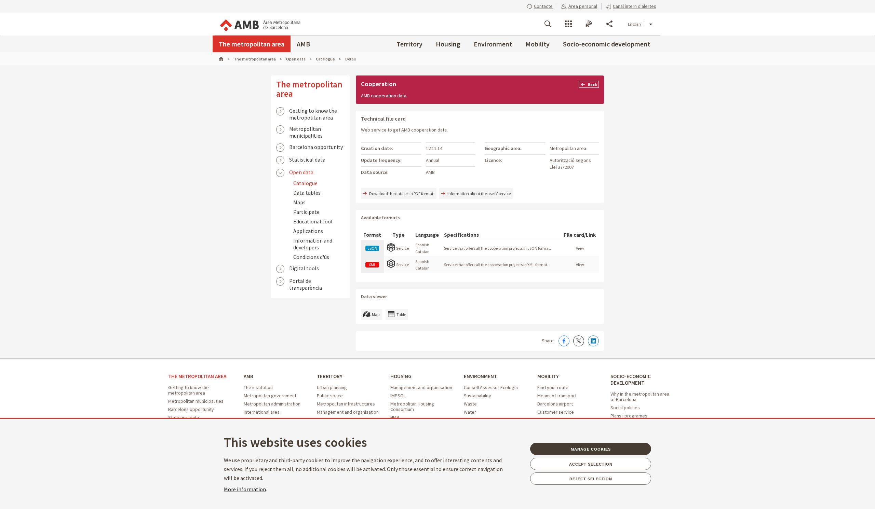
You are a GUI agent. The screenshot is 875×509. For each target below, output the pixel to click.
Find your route (552, 387)
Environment (493, 44)
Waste (470, 404)
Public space (330, 396)
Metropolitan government (270, 396)
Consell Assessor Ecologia (491, 387)
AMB (303, 44)
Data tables (307, 192)
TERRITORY (329, 376)
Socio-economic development (606, 44)
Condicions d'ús (311, 256)
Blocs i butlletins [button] (589, 24)
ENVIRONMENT (480, 376)
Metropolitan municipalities (306, 129)
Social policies (625, 407)
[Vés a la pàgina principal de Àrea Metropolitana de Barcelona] (260, 23)
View (580, 248)
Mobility (537, 44)
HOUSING (401, 376)
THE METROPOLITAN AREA (197, 376)
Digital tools (304, 268)
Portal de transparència (305, 281)
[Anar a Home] (224, 58)
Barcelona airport (555, 404)
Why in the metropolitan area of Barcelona (639, 396)
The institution (258, 387)
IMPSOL (398, 396)
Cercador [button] (548, 24)
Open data (301, 172)
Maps (299, 202)
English (634, 24)
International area (262, 412)
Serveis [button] (568, 24)
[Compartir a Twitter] (578, 340)
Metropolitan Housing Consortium (412, 406)
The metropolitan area (251, 44)
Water (470, 412)
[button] (540, 6)
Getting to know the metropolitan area (313, 111)
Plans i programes (628, 416)
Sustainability (477, 396)
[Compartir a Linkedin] (593, 340)
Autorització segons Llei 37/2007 (570, 163)
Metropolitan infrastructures (346, 404)
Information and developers (312, 244)
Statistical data (307, 159)
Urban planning (332, 387)
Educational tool (313, 221)
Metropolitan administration (272, 404)
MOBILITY (548, 376)
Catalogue (305, 183)
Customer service (555, 412)
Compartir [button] (609, 24)
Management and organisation (348, 412)
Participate (306, 211)
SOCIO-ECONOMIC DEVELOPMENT (630, 379)
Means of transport (557, 396)
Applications (308, 231)
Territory (409, 44)
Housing (448, 44)
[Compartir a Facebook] (563, 340)
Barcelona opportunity (316, 146)
